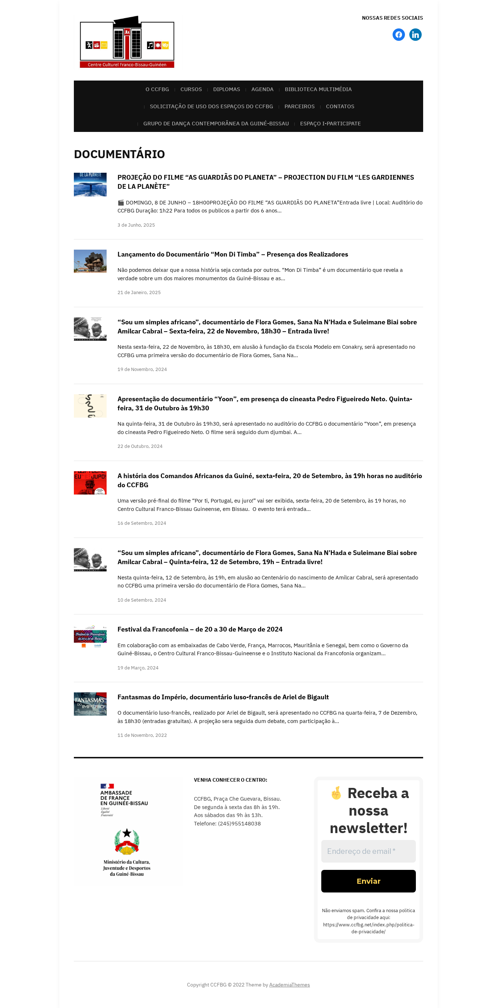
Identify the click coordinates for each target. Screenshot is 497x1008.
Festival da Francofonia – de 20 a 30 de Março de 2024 (200, 629)
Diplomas (226, 89)
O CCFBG (157, 89)
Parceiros (300, 106)
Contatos (340, 106)
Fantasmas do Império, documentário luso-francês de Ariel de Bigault (223, 697)
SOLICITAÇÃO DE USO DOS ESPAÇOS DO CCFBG (211, 106)
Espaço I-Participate (330, 123)
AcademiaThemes (289, 984)
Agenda (262, 89)
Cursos (191, 89)
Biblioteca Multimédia (318, 89)
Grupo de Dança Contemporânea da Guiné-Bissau (216, 123)
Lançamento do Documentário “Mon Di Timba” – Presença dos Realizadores (233, 254)
